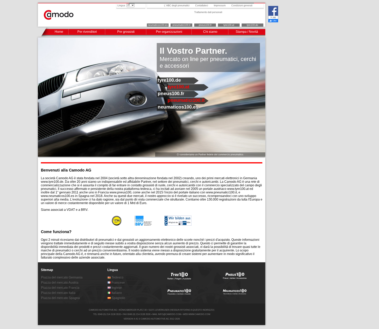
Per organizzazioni (169, 31)
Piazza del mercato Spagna (60, 298)
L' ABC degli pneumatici (177, 5)
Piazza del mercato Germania (62, 277)
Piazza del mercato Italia (58, 292)
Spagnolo (118, 298)
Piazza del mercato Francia (60, 287)
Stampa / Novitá (247, 31)
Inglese (116, 287)
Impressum (220, 5)
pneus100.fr (205, 25)
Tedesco (117, 277)
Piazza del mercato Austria (59, 282)
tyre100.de (252, 25)
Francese (118, 282)
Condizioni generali (241, 5)
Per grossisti (126, 31)
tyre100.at (228, 25)
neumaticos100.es (158, 25)
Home (59, 31)
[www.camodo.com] (58, 18)
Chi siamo (210, 31)
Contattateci (201, 5)
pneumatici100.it (181, 25)
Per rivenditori (87, 31)
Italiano (116, 292)
